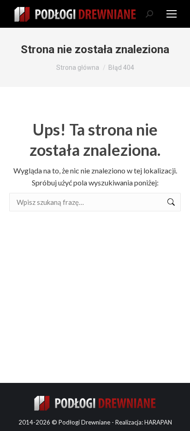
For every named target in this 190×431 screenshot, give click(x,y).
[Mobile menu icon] (171, 14)
